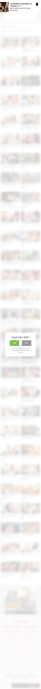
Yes (14, 343)
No (26, 343)
